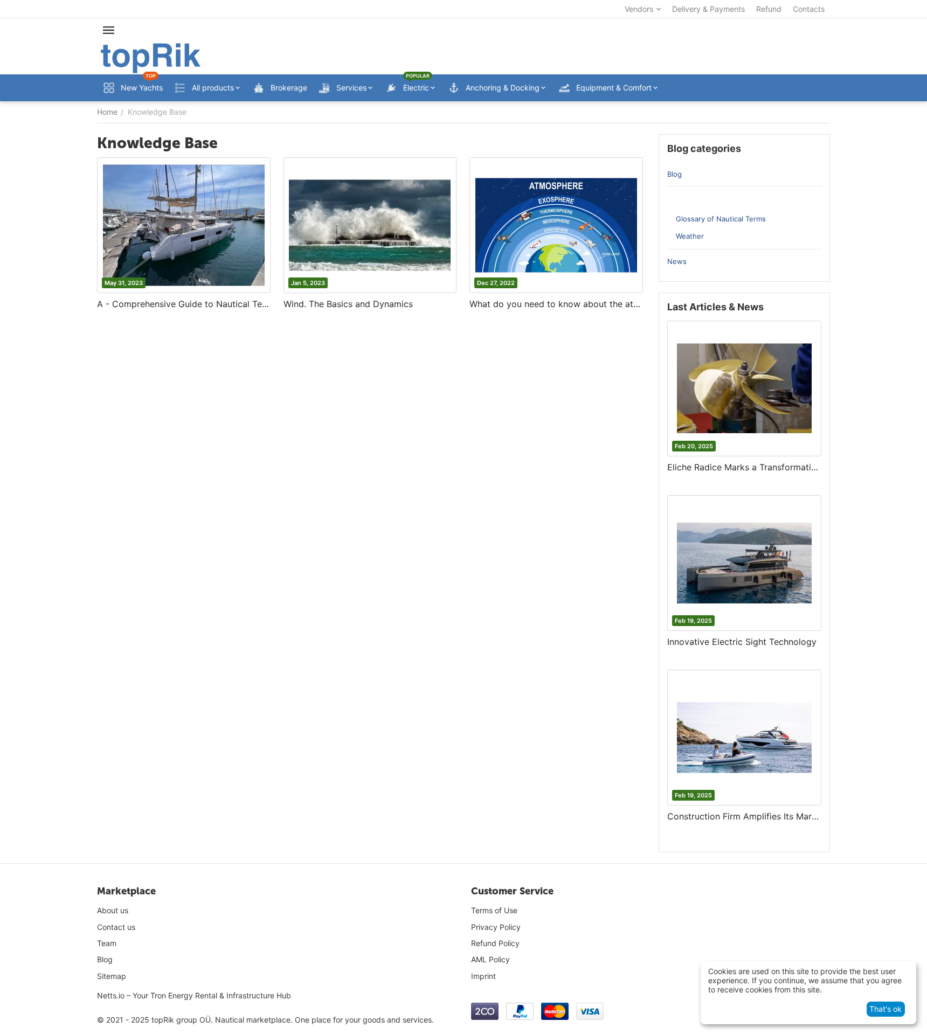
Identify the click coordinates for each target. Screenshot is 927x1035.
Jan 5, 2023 (308, 283)
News (677, 261)
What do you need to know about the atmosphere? (556, 303)
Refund (768, 8)
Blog (674, 174)
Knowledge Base (695, 198)
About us (112, 910)
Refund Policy (495, 943)
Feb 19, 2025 (693, 620)
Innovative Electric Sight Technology (742, 641)
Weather (690, 236)
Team (106, 943)
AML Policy (490, 959)
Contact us (116, 927)
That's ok (885, 1008)
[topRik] (150, 57)
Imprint (483, 976)
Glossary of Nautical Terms (721, 218)
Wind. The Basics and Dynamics (348, 303)
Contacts (809, 8)
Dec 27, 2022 (496, 283)
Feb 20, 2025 (694, 446)
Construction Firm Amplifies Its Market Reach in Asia (744, 816)
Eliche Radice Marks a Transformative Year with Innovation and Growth (744, 467)
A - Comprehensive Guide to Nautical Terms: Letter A (184, 303)
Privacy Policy (496, 927)
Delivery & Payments (708, 8)
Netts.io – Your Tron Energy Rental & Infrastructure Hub (194, 995)
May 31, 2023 (124, 283)
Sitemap (111, 976)
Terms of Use (494, 910)
